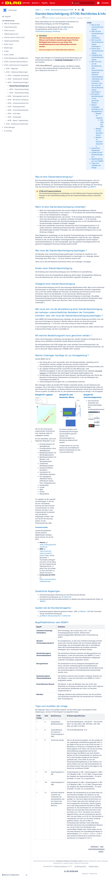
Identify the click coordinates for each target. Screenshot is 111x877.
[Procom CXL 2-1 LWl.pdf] (94, 420)
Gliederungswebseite (11, 41)
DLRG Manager (9, 127)
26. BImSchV (66, 597)
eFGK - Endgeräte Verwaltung (18, 75)
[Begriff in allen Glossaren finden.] (83, 9)
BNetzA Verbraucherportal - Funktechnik (56, 616)
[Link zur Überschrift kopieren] (74, 177)
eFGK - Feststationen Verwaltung (19, 79)
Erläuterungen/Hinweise (76, 716)
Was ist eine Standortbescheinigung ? (97, 27)
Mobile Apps (8, 48)
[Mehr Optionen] (106, 9)
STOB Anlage (39, 717)
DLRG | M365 (9, 55)
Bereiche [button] (35, 3)
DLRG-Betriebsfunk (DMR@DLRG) (16, 58)
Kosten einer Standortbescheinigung (97, 51)
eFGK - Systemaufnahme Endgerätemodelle (23, 103)
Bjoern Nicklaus (50, 18)
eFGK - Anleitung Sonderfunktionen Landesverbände (24, 124)
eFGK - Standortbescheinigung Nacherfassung (25, 93)
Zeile (46, 716)
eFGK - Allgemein (12, 68)
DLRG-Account (9, 30)
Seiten (37, 10)
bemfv (101, 852)
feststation (94, 847)
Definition (61, 627)
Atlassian (71, 871)
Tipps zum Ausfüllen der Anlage (96, 165)
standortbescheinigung (97, 849)
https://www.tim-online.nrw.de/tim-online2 (46, 553)
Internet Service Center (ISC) (14, 37)
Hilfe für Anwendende (11, 23)
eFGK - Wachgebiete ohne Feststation (21, 96)
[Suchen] (72, 3)
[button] (2, 3)
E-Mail (6, 51)
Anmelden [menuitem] (105, 3)
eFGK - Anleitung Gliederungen (17, 72)
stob (101, 847)
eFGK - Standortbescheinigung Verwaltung (24, 89)
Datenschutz (93, 873)
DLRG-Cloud (8, 44)
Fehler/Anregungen (80, 866)
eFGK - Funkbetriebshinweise (18, 110)
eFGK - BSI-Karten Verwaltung (18, 100)
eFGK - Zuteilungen (14, 117)
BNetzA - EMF (85, 611)
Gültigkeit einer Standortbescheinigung (97, 57)
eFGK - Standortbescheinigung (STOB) (21, 82)
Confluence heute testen (80, 863)
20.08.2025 (72, 18)
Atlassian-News (93, 866)
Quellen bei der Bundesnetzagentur (97, 154)
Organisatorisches (10, 27)
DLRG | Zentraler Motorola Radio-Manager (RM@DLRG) (23, 61)
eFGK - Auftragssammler (16, 106)
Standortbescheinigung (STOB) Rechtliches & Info (27, 86)
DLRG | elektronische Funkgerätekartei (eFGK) (20, 65)
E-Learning (8, 131)
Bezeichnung (56, 716)
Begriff (38, 627)
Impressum (85, 873)
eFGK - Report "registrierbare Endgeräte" (22, 120)
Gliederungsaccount (11, 34)
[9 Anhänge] (76, 10)
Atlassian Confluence (61, 866)
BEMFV (92, 187)
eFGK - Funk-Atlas (14, 113)
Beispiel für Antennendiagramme (99, 141)
